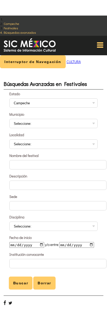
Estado (14, 93)
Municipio (16, 114)
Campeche (11, 23)
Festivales (11, 28)
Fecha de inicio (20, 237)
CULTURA (73, 61)
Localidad (16, 134)
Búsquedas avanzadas (20, 32)
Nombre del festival (24, 155)
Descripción (18, 176)
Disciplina (16, 217)
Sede (13, 196)
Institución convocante (26, 254)
